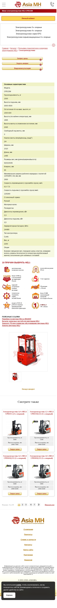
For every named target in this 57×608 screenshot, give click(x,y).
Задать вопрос (22, 63)
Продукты (28, 535)
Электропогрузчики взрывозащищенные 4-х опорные (28, 37)
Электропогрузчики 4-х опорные (28, 31)
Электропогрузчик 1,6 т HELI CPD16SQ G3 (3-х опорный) (15, 457)
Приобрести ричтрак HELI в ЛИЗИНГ (16, 319)
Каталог (13, 48)
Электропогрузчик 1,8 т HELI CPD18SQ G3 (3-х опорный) (42, 457)
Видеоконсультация (22, 68)
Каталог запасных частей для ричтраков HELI (20, 321)
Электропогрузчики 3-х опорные (28, 27)
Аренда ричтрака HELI (11, 326)
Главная (5, 48)
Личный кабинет (28, 18)
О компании (28, 529)
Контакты (28, 545)
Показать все (49, 505)
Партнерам (28, 555)
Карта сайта (28, 550)
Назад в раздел (28, 389)
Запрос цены (22, 58)
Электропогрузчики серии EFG (28, 34)
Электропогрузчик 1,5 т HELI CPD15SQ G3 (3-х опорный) (42, 413)
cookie (18, 585)
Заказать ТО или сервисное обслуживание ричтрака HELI (25, 323)
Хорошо (9, 595)
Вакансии (28, 560)
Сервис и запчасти (28, 540)
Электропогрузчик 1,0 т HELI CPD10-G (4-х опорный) (15, 413)
